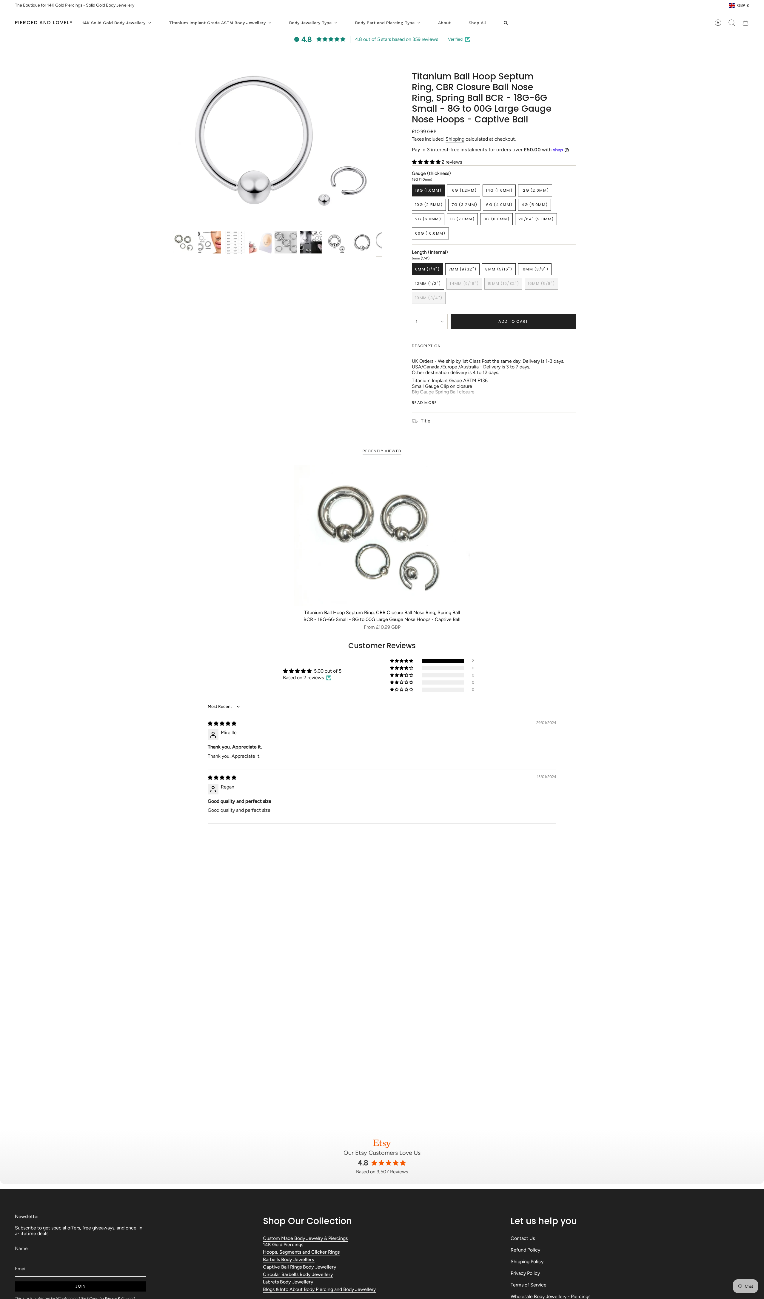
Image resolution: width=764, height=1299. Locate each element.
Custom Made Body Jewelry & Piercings (305, 1238)
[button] (427, 162)
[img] (222, 723)
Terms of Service (528, 1285)
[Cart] (745, 23)
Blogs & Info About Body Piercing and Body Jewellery (319, 1289)
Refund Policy (525, 1250)
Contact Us (523, 1238)
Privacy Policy (525, 1273)
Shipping (455, 139)
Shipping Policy (527, 1261)
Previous (173, 150)
